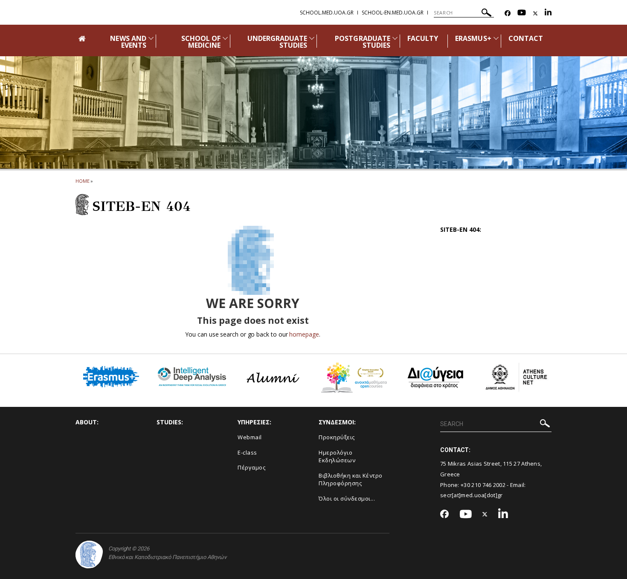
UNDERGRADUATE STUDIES (277, 42)
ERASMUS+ (473, 38)
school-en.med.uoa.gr (393, 12)
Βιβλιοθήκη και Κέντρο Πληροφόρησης (351, 479)
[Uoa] (89, 554)
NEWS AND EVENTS (128, 42)
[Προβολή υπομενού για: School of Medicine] (225, 38)
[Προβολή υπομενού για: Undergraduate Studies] (311, 38)
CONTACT (525, 38)
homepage (304, 334)
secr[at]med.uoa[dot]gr (471, 495)
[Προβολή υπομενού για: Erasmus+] (496, 38)
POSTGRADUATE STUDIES (362, 42)
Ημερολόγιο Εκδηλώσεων (337, 456)
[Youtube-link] (521, 13)
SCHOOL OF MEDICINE (201, 42)
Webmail (250, 437)
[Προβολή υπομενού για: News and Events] (151, 38)
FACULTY (422, 38)
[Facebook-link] (508, 13)
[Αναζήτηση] (486, 14)
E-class (247, 452)
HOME (82, 181)
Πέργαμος (251, 467)
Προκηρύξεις (337, 437)
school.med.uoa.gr (327, 12)
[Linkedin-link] (548, 13)
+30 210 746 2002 (483, 485)
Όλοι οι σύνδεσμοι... (347, 498)
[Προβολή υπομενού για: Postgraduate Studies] (395, 38)
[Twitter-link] (535, 13)
